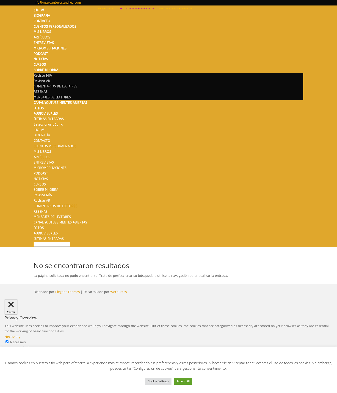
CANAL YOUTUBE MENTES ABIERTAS (60, 103)
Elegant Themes (67, 292)
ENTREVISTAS (44, 43)
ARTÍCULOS (42, 37)
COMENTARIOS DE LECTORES (55, 86)
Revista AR (42, 81)
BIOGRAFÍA (42, 16)
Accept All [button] (183, 381)
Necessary (18, 342)
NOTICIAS (41, 59)
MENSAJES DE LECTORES (52, 97)
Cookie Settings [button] (158, 381)
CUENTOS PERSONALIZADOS (55, 27)
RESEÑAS (40, 92)
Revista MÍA (43, 76)
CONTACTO (42, 21)
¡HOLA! (39, 10)
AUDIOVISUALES (46, 114)
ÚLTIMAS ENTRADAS (49, 119)
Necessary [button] (12, 336)
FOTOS (39, 108)
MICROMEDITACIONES (50, 48)
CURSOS (40, 65)
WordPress (118, 292)
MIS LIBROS (42, 32)
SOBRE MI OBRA (46, 70)
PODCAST (41, 54)
